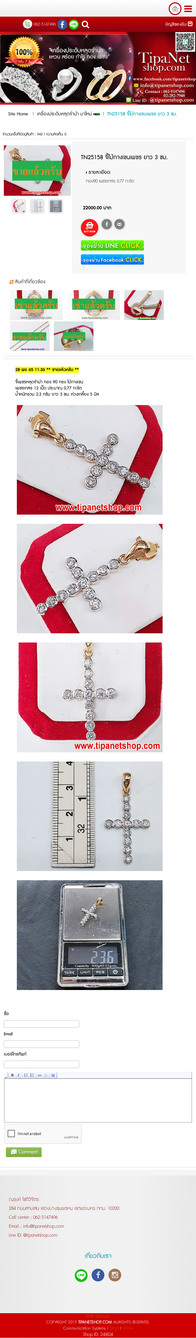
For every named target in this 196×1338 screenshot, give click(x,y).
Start (114, 1328)
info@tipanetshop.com (42, 1226)
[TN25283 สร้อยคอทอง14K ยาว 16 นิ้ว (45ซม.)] (31, 336)
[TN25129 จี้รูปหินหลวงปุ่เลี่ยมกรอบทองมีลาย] (95, 305)
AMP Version (97, 1316)
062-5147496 (45, 1217)
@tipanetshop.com (39, 1235)
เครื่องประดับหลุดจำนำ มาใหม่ (65, 114)
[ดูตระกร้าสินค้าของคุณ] (175, 8)
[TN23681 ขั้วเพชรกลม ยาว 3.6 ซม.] (145, 305)
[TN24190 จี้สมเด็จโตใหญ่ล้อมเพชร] (37, 305)
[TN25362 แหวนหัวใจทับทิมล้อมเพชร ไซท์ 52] (74, 336)
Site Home (18, 114)
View (128, 1328)
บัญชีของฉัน (176, 24)
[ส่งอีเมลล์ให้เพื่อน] (119, 224)
